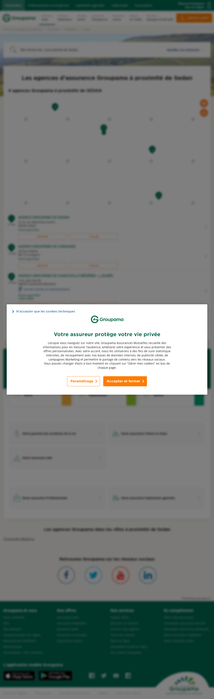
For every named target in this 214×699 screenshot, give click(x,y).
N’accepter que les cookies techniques (45, 311)
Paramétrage (81, 381)
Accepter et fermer (123, 381)
